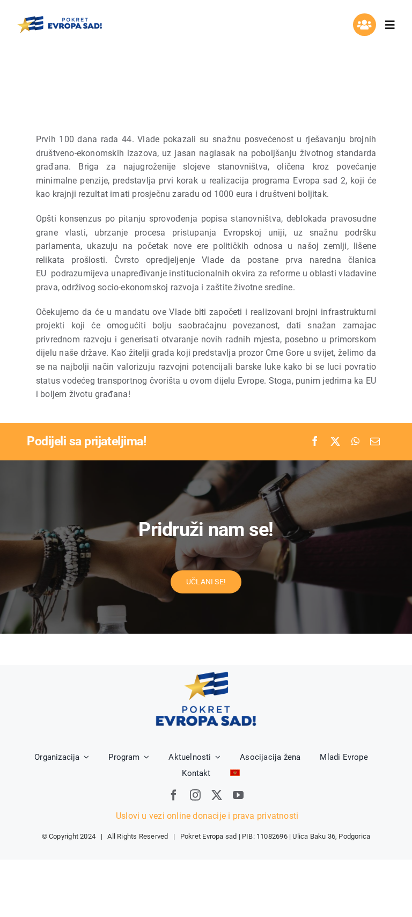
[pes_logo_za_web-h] (59, 18)
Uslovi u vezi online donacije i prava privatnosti (206, 816)
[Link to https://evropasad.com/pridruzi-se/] (364, 24)
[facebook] (173, 795)
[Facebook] (315, 442)
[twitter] (216, 795)
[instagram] (195, 795)
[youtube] (238, 795)
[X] (335, 442)
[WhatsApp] (355, 442)
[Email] (375, 442)
